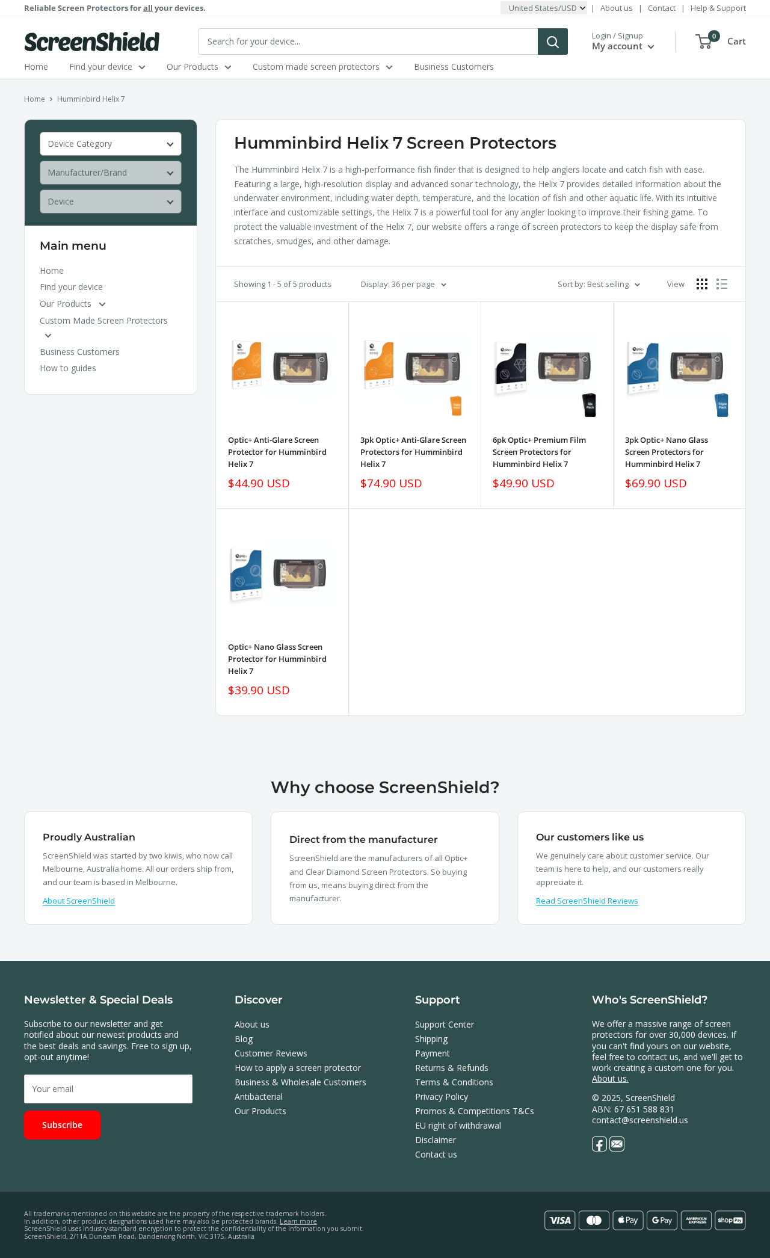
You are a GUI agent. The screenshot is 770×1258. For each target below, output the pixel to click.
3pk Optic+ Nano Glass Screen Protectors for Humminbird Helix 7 (666, 451)
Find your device (100, 66)
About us (616, 7)
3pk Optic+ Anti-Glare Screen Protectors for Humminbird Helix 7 (413, 451)
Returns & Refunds (451, 1067)
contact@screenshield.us (640, 1120)
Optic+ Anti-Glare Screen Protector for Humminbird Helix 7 (277, 451)
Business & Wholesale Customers (300, 1082)
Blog (244, 1038)
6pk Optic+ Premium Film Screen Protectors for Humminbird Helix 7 (539, 451)
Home (36, 66)
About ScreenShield (79, 900)
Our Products (192, 66)
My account (618, 46)
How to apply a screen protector (298, 1067)
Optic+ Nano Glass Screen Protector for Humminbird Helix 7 (277, 658)
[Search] (553, 41)
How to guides (68, 368)
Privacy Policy (441, 1096)
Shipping (431, 1038)
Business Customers (454, 66)
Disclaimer (435, 1139)
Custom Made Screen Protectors (104, 320)
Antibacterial (259, 1096)
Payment (432, 1053)
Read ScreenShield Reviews (587, 900)
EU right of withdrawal (458, 1125)
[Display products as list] (721, 284)
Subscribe (62, 1124)
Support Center (444, 1024)
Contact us (436, 1154)
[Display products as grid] (702, 284)
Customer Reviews (271, 1053)
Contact (662, 7)
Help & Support (718, 7)
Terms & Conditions (454, 1082)
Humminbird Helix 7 (91, 99)
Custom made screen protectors (316, 66)
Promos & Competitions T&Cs (474, 1111)
